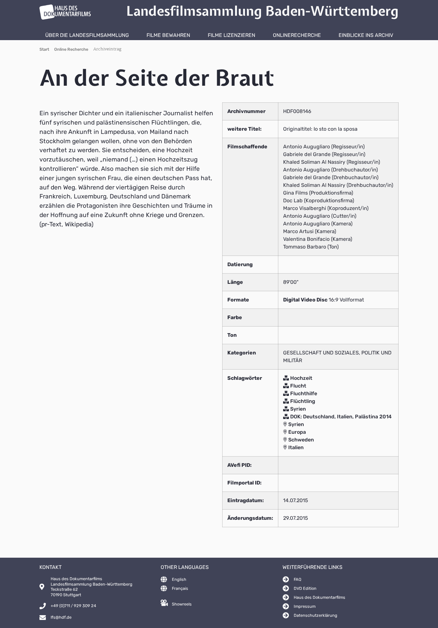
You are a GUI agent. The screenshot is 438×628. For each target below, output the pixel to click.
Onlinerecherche (297, 35)
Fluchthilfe (303, 393)
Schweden (300, 440)
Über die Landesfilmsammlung (87, 35)
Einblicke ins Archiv (366, 35)
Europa (296, 432)
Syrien (297, 409)
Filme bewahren (168, 35)
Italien (295, 447)
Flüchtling (302, 401)
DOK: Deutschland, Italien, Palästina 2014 (340, 417)
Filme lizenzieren (231, 35)
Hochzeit (300, 378)
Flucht (297, 386)
